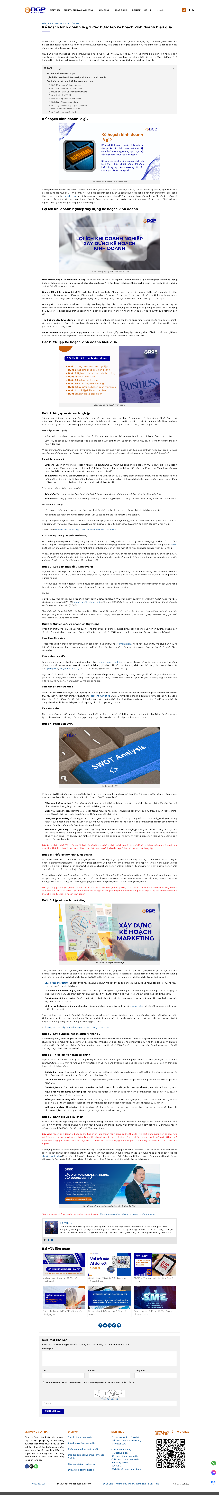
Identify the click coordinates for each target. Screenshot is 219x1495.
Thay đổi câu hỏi (109, 1399)
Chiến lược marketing (57, 983)
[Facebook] (48, 1240)
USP (173, 544)
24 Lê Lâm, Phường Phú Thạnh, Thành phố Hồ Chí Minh (131, 1484)
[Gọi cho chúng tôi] (193, 10)
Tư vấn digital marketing (80, 1437)
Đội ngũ (136, 10)
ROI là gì (115, 1466)
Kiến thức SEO (118, 1444)
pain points (52, 668)
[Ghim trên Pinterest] (114, 1325)
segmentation (123, 644)
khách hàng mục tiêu (110, 662)
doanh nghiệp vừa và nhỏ (87, 602)
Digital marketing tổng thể (125, 1437)
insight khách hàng (69, 668)
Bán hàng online (119, 1462)
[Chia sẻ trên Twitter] (105, 1325)
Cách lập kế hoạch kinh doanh (126, 1469)
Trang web (139, 1370)
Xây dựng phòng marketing (82, 1443)
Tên (44, 1370)
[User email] (52, 1240)
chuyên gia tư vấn (51, 1156)
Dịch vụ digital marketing (79, 10)
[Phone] (45, 1240)
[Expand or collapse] (173, 68)
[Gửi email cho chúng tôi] (31, 1466)
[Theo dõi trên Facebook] (189, 10)
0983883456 (38, 1484)
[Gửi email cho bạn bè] (109, 1325)
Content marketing (121, 1449)
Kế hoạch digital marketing (125, 1456)
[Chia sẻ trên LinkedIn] (119, 1325)
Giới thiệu (55, 10)
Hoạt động (120, 10)
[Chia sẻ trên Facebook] (100, 1325)
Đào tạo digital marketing (81, 1464)
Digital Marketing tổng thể (65, 23)
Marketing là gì (119, 1453)
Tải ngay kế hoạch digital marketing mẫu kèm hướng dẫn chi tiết (77, 1027)
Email (91, 1370)
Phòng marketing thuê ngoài (83, 1449)
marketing (70, 196)
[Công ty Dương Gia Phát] (35, 10)
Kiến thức (104, 10)
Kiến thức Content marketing (126, 1440)
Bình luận (47, 1349)
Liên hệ (148, 10)
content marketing (100, 696)
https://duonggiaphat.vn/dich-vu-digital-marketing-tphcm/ (128, 1214)
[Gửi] (184, 10)
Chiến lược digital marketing (125, 1459)
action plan (138, 1006)
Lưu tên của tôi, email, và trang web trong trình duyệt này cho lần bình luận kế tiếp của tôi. (90, 1382)
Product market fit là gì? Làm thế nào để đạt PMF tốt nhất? (85, 530)
